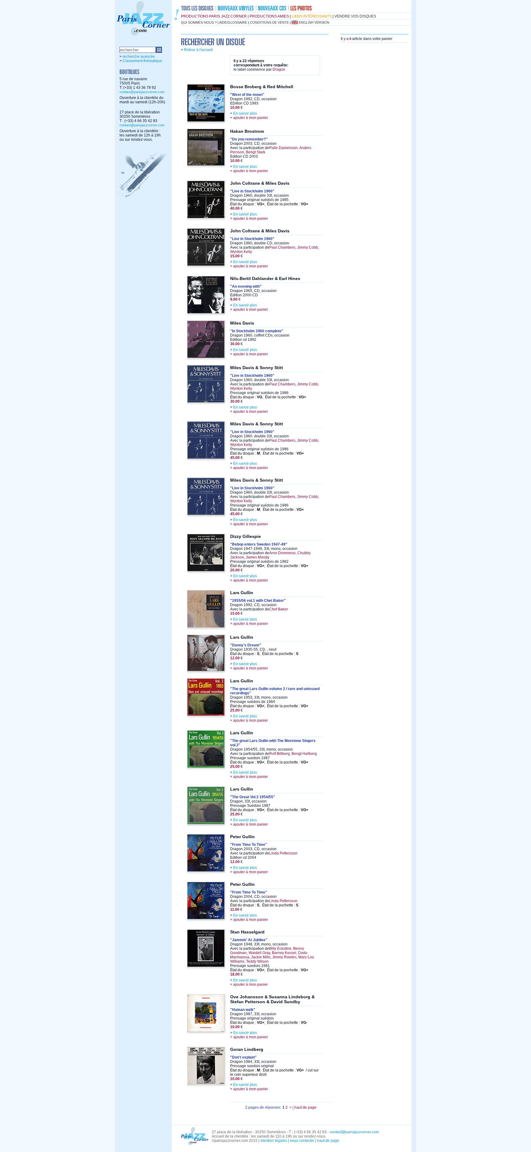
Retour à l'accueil (198, 50)
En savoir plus (245, 113)
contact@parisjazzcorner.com (142, 92)
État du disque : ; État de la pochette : (269, 204)
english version (314, 22)
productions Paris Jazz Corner (214, 16)
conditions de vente (269, 22)
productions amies (269, 16)
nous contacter (302, 1140)
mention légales (273, 1140)
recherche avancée (139, 56)
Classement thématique (142, 61)
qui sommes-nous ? (199, 22)
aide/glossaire (233, 22)
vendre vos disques (355, 16)
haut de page (305, 1107)
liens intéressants (312, 16)
